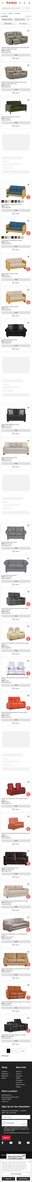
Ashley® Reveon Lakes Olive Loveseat (10, 116)
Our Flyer (19, 1082)
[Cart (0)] (29, 3)
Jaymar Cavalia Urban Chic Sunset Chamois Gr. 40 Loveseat (15, 968)
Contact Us (5, 1101)
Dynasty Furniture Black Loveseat (9, 339)
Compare (17, 58)
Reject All (8, 1178)
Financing (19, 1076)
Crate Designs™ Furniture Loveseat (9, 273)
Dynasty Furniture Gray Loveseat (9, 542)
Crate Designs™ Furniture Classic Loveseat (11, 204)
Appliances (5, 1073)
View (16, 55)
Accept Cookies (23, 1178)
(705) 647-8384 (6, 1099)
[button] (3, 3)
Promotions (19, 1080)
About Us (19, 1071)
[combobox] (23, 23)
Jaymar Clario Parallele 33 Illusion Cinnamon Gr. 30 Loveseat (15, 1002)
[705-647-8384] (24, 3)
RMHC (18, 1078)
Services (18, 1073)
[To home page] (11, 3)
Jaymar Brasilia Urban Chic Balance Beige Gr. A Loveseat (14, 901)
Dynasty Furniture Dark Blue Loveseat (10, 424)
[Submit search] (28, 8)
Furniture (10, 13)
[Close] (30, 1162)
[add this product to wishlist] (28, 31)
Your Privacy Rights (16, 1174)
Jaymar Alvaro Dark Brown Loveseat (9, 868)
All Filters (9, 23)
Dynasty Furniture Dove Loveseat (9, 457)
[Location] (20, 3)
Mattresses (5, 1076)
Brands (4, 1078)
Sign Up (6, 1138)
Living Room (17, 13)
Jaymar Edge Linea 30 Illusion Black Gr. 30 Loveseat (13, 1035)
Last (23, 1050)
